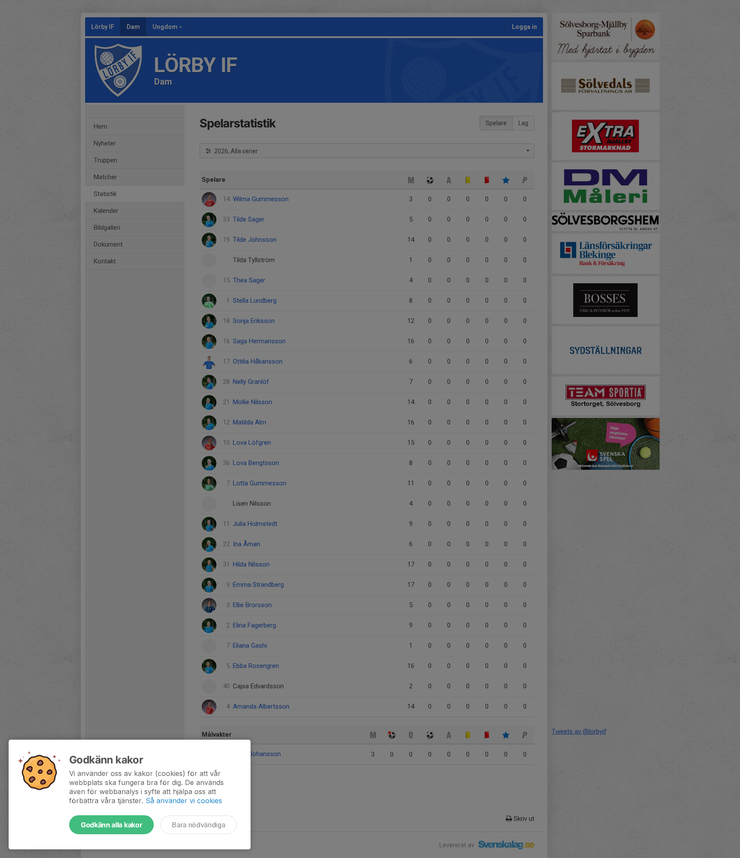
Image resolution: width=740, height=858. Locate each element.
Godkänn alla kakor (111, 824)
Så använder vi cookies (184, 800)
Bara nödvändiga (198, 824)
